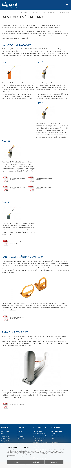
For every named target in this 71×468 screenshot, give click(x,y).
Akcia (19, 441)
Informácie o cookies (26, 457)
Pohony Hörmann (6, 434)
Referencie (20, 438)
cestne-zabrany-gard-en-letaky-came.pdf (17, 179)
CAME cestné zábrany (64, 12)
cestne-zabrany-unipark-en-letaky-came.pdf (16, 318)
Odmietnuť (54, 462)
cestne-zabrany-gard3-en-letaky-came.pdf (44, 179)
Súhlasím (16, 462)
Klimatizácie (21, 436)
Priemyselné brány (6, 441)
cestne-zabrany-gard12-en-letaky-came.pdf (16, 242)
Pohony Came (51, 12)
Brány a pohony (40, 12)
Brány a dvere (5, 431)
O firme (19, 431)
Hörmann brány (5, 438)
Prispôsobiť (35, 462)
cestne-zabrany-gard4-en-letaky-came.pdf (18, 188)
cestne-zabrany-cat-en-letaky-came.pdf (17, 405)
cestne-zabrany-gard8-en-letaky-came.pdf (44, 188)
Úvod (32, 12)
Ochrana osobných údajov (13, 457)
